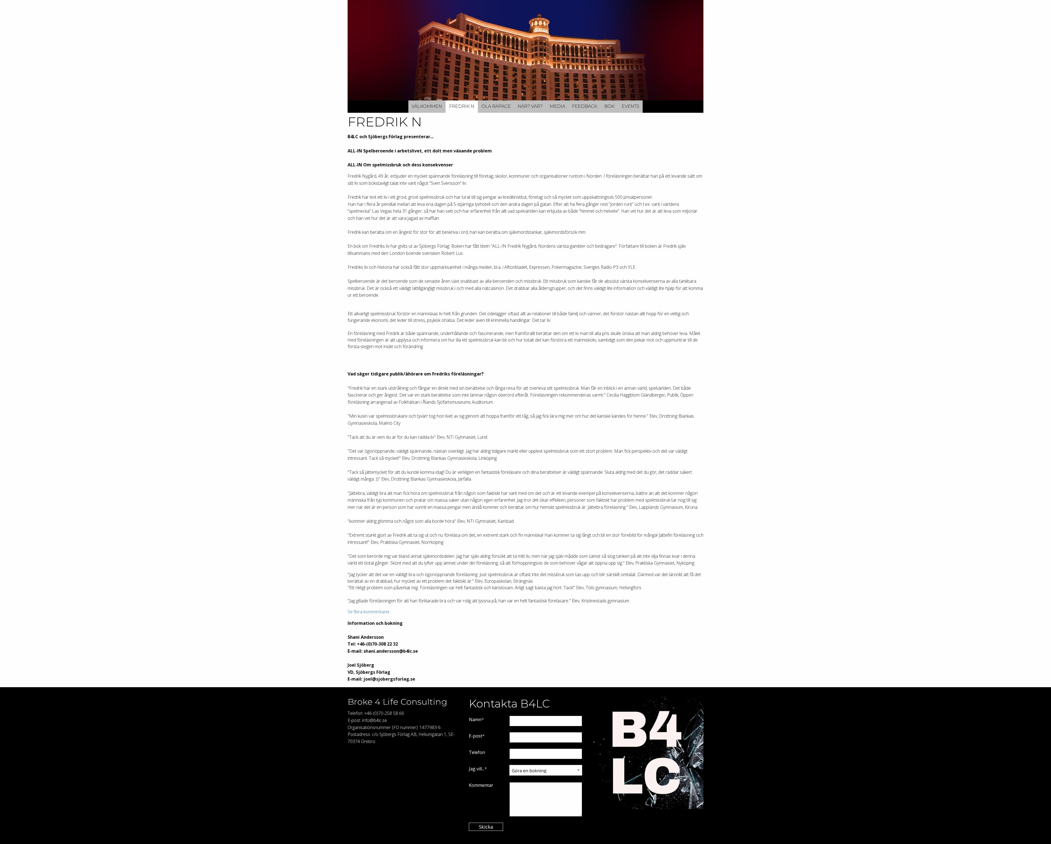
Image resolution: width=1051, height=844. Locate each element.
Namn (475, 719)
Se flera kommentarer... (370, 612)
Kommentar (481, 785)
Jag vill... (476, 769)
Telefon (477, 752)
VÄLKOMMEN (427, 106)
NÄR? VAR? (530, 106)
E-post (475, 736)
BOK (609, 106)
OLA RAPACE (496, 106)
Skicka (486, 826)
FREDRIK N (461, 106)
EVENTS (630, 106)
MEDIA (557, 106)
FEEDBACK (584, 106)
